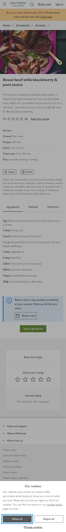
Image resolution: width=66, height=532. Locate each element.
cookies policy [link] (54, 504)
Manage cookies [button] (33, 527)
